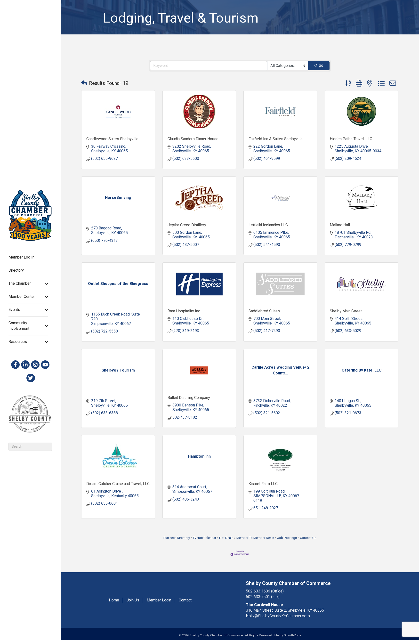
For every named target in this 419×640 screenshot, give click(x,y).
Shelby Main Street (346, 311)
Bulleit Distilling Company (189, 398)
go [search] (321, 65)
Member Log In (21, 257)
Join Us (133, 600)
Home (114, 600)
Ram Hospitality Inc (184, 311)
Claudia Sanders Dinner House (193, 139)
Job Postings (287, 537)
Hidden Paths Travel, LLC (351, 139)
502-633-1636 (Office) (265, 591)
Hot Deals (226, 537)
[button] (84, 83)
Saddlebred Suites (264, 311)
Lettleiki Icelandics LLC (268, 225)
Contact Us (308, 537)
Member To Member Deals (255, 537)
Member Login (159, 600)
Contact (185, 600)
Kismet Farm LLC (263, 484)
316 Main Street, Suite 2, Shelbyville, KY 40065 (285, 610)
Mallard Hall (340, 225)
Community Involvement (18, 326)
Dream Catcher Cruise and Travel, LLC (118, 484)
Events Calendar (204, 537)
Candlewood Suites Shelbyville (112, 139)
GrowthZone (292, 635)
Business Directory (176, 537)
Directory (16, 270)
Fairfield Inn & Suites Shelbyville (276, 139)
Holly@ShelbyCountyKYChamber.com (278, 616)
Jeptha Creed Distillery (187, 225)
